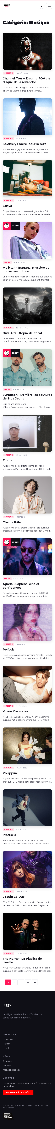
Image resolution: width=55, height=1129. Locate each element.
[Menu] (49, 6)
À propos (7, 1061)
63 (28, 982)
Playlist (6, 1043)
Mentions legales (11, 1070)
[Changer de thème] (41, 6)
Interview (8, 1039)
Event (6, 1048)
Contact (7, 1065)
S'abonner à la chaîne (18, 1092)
